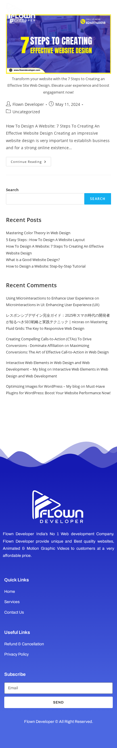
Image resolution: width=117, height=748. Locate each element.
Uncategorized (26, 111)
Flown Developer (28, 104)
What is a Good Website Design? (33, 259)
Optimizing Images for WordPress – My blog (43, 386)
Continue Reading (31, 160)
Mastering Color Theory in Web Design (38, 232)
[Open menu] (105, 10)
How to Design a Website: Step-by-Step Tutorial (45, 266)
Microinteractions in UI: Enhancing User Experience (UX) (52, 304)
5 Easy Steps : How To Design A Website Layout (45, 239)
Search (12, 189)
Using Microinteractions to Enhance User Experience (50, 298)
